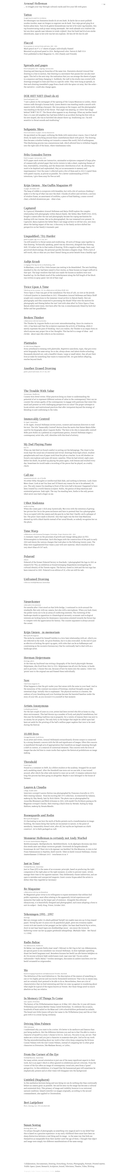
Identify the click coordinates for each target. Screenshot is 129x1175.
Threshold (30, 762)
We (26, 970)
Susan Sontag (32, 1125)
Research (45, 1166)
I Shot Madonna (34, 503)
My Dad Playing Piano (38, 444)
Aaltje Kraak (32, 261)
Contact (38, 1171)
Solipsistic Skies (34, 129)
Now (26, 680)
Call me (29, 475)
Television (69, 1166)
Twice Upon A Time (36, 287)
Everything (61, 1163)
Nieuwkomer (32, 601)
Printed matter (98, 1163)
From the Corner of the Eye (41, 1054)
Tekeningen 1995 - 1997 (39, 914)
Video (84, 1166)
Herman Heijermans (37, 657)
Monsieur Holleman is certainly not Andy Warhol (55, 838)
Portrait (88, 1163)
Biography (27, 1171)
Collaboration (30, 1163)
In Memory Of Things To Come (43, 998)
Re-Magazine (32, 889)
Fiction (70, 1163)
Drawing (52, 1163)
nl (101, 4)
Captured (30, 208)
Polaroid (29, 556)
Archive (57, 1171)
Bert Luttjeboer (33, 1102)
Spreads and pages (36, 65)
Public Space (29, 1166)
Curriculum (45, 1171)
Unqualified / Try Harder (39, 236)
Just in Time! (32, 863)
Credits (52, 1171)
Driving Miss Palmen (37, 1023)
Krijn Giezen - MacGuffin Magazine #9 (48, 185)
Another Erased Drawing (40, 368)
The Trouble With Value (39, 391)
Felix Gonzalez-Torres (37, 154)
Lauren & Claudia (35, 787)
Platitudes (30, 343)
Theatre (78, 1166)
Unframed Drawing (36, 579)
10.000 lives (31, 734)
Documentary (42, 1163)
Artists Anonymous (36, 706)
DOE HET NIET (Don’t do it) (41, 96)
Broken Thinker (34, 317)
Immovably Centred (37, 419)
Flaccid (28, 43)
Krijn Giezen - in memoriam (42, 632)
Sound (61, 1166)
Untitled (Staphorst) (36, 1080)
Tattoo (28, 15)
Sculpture (54, 1166)
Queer (38, 1166)
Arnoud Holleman (35, 3)
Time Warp (31, 531)
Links (33, 1171)
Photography (79, 1163)
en (104, 4)
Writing (91, 1166)
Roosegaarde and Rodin (39, 815)
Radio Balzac (32, 942)
